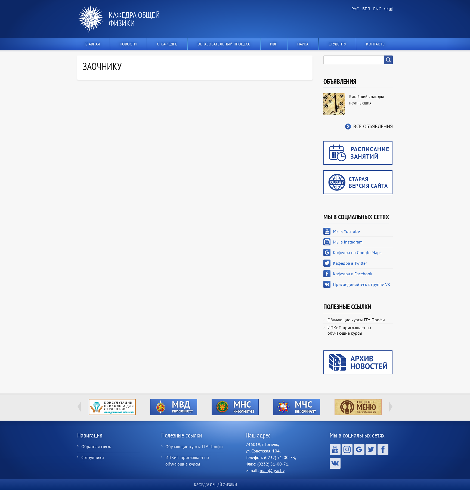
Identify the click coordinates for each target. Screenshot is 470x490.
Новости (128, 44)
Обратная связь (96, 446)
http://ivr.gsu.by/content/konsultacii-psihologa (112, 407)
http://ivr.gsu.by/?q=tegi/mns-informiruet (235, 407)
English (376, 9)
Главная (92, 44)
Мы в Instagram (348, 242)
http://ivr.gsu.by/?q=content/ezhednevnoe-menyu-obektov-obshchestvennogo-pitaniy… (358, 407)
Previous (79, 407)
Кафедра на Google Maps (357, 252)
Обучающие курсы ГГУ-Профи (356, 319)
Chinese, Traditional (387, 9)
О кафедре (167, 44)
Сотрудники (92, 457)
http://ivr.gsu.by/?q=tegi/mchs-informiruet (296, 407)
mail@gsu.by (272, 470)
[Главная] (93, 19)
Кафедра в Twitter (350, 263)
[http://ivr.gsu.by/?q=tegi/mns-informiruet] (235, 407)
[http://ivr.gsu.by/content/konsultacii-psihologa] (112, 407)
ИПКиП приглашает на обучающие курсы (349, 330)
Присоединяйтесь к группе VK (361, 284)
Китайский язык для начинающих (366, 99)
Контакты (375, 44)
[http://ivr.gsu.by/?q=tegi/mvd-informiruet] (173, 407)
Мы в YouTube (346, 231)
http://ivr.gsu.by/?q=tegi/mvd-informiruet (173, 407)
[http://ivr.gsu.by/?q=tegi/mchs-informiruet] (296, 407)
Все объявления (373, 126)
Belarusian (365, 9)
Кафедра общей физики (134, 19)
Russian (354, 9)
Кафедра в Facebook (352, 273)
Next (391, 407)
